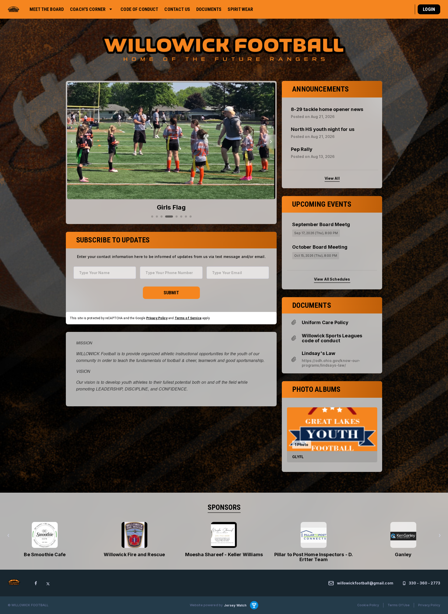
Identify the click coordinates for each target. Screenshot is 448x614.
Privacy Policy (156, 318)
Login (429, 9)
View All (332, 178)
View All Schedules (332, 279)
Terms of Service (188, 318)
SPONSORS (224, 507)
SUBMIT (171, 292)
